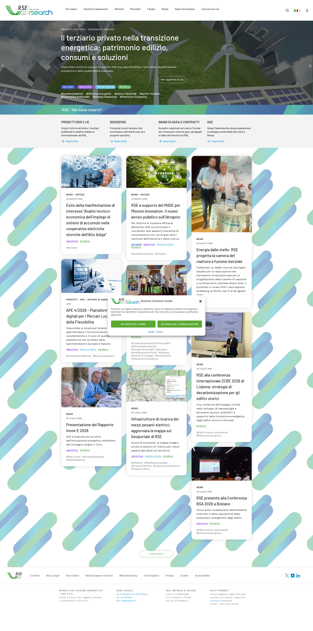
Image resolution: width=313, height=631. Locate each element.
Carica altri (156, 553)
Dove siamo (72, 575)
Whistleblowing (128, 575)
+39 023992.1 (126, 597)
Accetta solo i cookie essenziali (179, 324)
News (165, 8)
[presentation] (3, 65)
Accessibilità (202, 575)
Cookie (151, 331)
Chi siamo (71, 8)
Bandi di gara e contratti (99, 575)
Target (151, 8)
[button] (200, 301)
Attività (119, 8)
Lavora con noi (210, 8)
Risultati (135, 8)
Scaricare (214, 601)
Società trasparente (96, 8)
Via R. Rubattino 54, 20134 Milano (132, 594)
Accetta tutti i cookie (133, 324)
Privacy (159, 331)
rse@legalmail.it (128, 601)
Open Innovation (185, 8)
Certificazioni (151, 575)
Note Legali (52, 575)
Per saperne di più (172, 65)
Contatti (35, 575)
